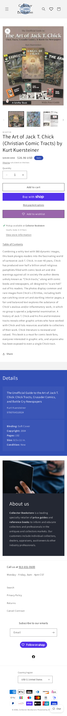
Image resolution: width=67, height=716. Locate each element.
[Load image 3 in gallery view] (50, 119)
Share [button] (10, 353)
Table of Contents (13, 244)
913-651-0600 (27, 567)
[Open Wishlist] (51, 9)
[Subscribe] (53, 633)
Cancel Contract (16, 610)
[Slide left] (4, 120)
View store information (18, 234)
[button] (7, 9)
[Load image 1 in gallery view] (16, 119)
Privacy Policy (14, 595)
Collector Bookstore (28, 709)
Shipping (6, 162)
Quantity (7, 168)
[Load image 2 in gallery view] (33, 119)
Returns (11, 603)
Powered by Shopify (46, 709)
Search (10, 587)
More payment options (33, 205)
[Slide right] (63, 120)
